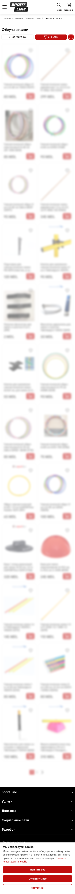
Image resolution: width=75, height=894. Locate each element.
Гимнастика (33, 18)
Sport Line (9, 792)
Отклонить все (38, 878)
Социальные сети (15, 820)
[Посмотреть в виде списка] (71, 37)
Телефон (8, 829)
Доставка (9, 811)
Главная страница (12, 18)
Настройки (37, 887)
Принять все (37, 869)
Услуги (7, 801)
